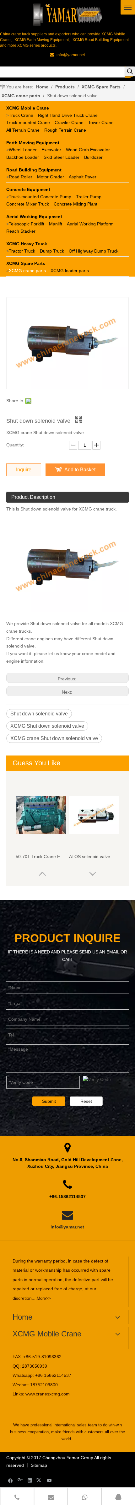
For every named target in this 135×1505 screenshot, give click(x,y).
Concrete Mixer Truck (27, 203)
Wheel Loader (23, 149)
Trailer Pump (88, 196)
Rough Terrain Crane (65, 130)
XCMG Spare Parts (25, 263)
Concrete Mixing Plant (75, 203)
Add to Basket (79, 469)
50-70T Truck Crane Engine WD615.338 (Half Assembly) (41, 856)
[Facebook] (10, 1480)
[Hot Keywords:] (130, 71)
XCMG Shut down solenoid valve (47, 726)
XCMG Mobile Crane (27, 107)
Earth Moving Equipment (32, 142)
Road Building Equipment (34, 169)
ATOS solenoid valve (89, 856)
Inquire (23, 469)
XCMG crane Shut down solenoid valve (54, 738)
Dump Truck (52, 251)
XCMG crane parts (27, 270)
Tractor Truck (22, 251)
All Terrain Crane (23, 130)
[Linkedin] (30, 1480)
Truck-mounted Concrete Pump (40, 196)
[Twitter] (40, 1480)
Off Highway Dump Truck (93, 251)
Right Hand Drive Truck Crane (68, 115)
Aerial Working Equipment (34, 216)
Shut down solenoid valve (39, 713)
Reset (86, 1101)
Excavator (51, 149)
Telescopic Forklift (26, 223)
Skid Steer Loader (61, 157)
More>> (44, 1298)
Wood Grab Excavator (88, 149)
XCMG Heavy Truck (26, 243)
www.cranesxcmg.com (47, 1393)
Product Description (33, 497)
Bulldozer (93, 157)
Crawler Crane (69, 122)
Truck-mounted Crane (28, 122)
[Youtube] (49, 1480)
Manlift (55, 223)
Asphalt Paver (82, 176)
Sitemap (39, 1465)
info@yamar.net (67, 1226)
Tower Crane (101, 122)
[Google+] (20, 1480)
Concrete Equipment (28, 189)
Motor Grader (50, 176)
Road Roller (20, 176)
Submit (49, 1101)
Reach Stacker (20, 231)
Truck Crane (21, 115)
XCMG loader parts (70, 270)
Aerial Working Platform (90, 223)
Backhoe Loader (22, 157)
